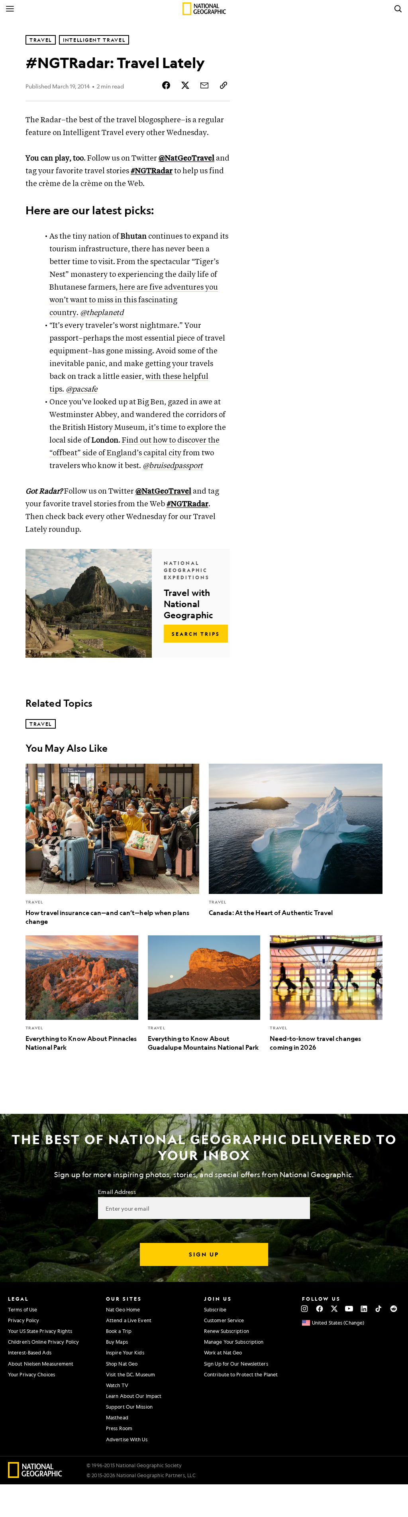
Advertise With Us (126, 1439)
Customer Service (224, 1320)
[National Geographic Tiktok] (378, 1308)
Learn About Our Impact (133, 1396)
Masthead (117, 1417)
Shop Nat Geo (121, 1363)
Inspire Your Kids (125, 1352)
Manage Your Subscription (233, 1342)
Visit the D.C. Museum (130, 1374)
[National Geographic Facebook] (319, 1308)
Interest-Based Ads (29, 1352)
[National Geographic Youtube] (349, 1308)
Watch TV (117, 1385)
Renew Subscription (226, 1331)
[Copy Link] (223, 85)
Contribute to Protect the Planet (241, 1374)
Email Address (116, 1191)
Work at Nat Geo (223, 1352)
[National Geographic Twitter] (334, 1308)
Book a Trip (118, 1331)
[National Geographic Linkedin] (364, 1308)
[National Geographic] (204, 8)
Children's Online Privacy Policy (43, 1342)
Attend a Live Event (128, 1320)
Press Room (119, 1428)
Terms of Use (22, 1309)
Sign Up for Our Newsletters (236, 1363)
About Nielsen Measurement (41, 1363)
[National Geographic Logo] (35, 1475)
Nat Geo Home (123, 1309)
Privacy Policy (23, 1320)
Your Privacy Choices (31, 1374)
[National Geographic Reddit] (393, 1308)
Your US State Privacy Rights (40, 1331)
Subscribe (215, 1309)
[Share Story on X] (185, 85)
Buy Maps (117, 1342)
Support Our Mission (129, 1406)
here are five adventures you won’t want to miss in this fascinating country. (133, 300)
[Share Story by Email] (204, 85)
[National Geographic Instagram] (304, 1308)
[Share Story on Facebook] (166, 85)
